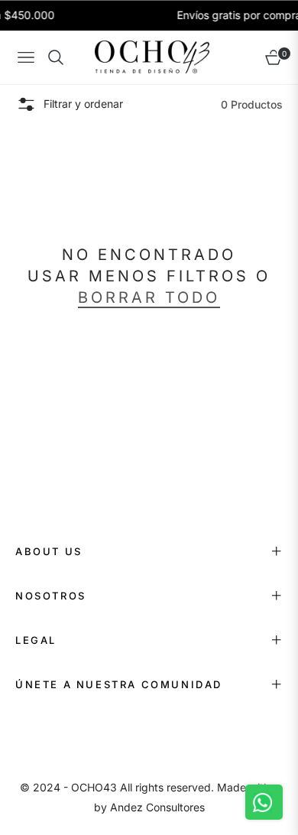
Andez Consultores (157, 807)
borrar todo (149, 297)
